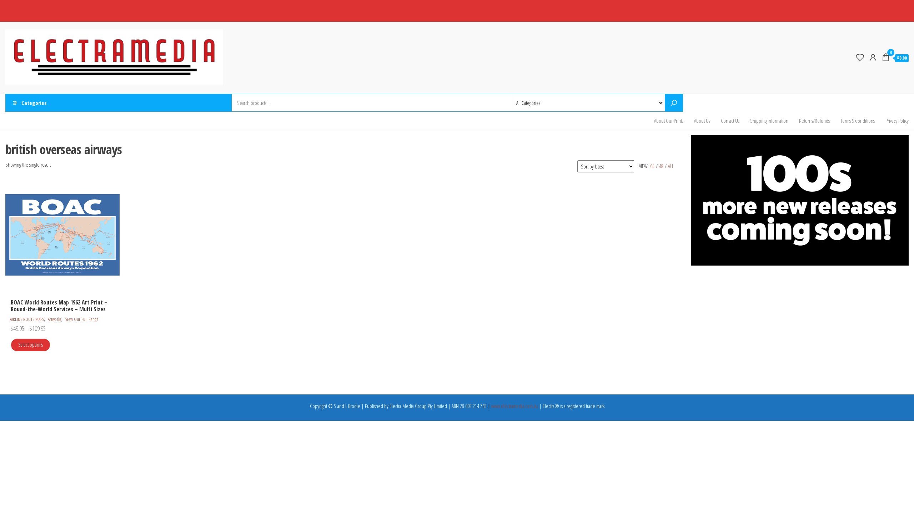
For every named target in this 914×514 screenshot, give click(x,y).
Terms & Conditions (857, 120)
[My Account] (873, 57)
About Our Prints (668, 120)
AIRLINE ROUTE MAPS (27, 319)
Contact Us (730, 120)
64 (652, 166)
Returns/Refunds (814, 120)
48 (661, 166)
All (671, 166)
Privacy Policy (897, 120)
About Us (702, 120)
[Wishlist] (860, 57)
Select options (30, 344)
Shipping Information (769, 120)
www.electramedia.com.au (514, 405)
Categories (34, 102)
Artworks (54, 319)
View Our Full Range (82, 319)
